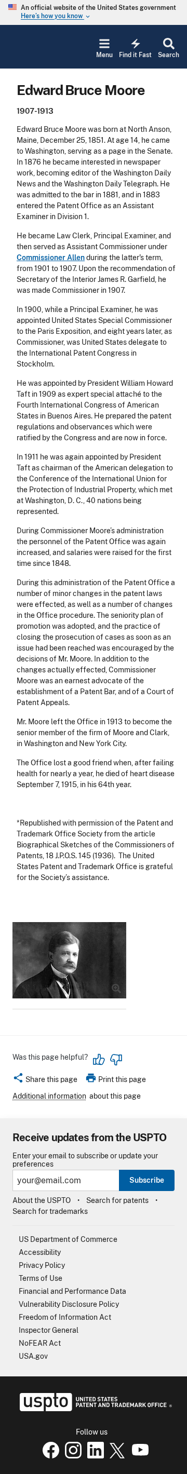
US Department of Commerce (68, 1239)
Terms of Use (40, 1278)
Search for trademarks (50, 1211)
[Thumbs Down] (116, 1059)
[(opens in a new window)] (71, 1456)
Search (168, 55)
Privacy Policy (42, 1265)
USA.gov (33, 1356)
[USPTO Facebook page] (48, 1456)
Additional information (49, 1096)
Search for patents (117, 1200)
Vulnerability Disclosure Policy (69, 1304)
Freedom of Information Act (65, 1317)
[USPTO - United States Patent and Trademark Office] (94, 1408)
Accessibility (40, 1252)
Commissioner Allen (51, 257)
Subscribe (146, 1180)
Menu (104, 55)
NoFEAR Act (40, 1343)
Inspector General (48, 1330)
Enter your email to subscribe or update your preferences (85, 1160)
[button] (44, 1081)
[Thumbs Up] (99, 1059)
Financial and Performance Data (72, 1291)
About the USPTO (41, 1200)
